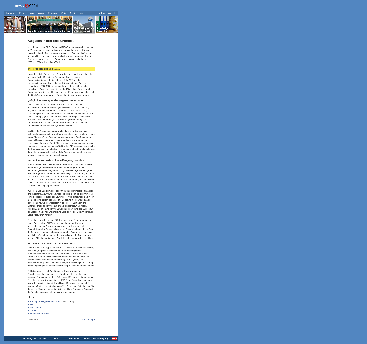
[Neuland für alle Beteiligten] (49, 25)
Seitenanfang (87, 319)
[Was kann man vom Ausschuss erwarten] (15, 25)
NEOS (33, 310)
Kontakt (58, 338)
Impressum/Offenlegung (96, 338)
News (81, 13)
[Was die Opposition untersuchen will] (84, 25)
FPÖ (32, 304)
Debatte (41, 13)
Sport (72, 13)
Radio (31, 13)
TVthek (22, 13)
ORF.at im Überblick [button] (107, 13)
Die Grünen (35, 307)
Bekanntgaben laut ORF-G (36, 338)
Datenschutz (73, 338)
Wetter (63, 13)
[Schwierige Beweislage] (107, 25)
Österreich (52, 13)
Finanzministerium (39, 313)
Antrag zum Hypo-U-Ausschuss (46, 301)
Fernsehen (10, 13)
